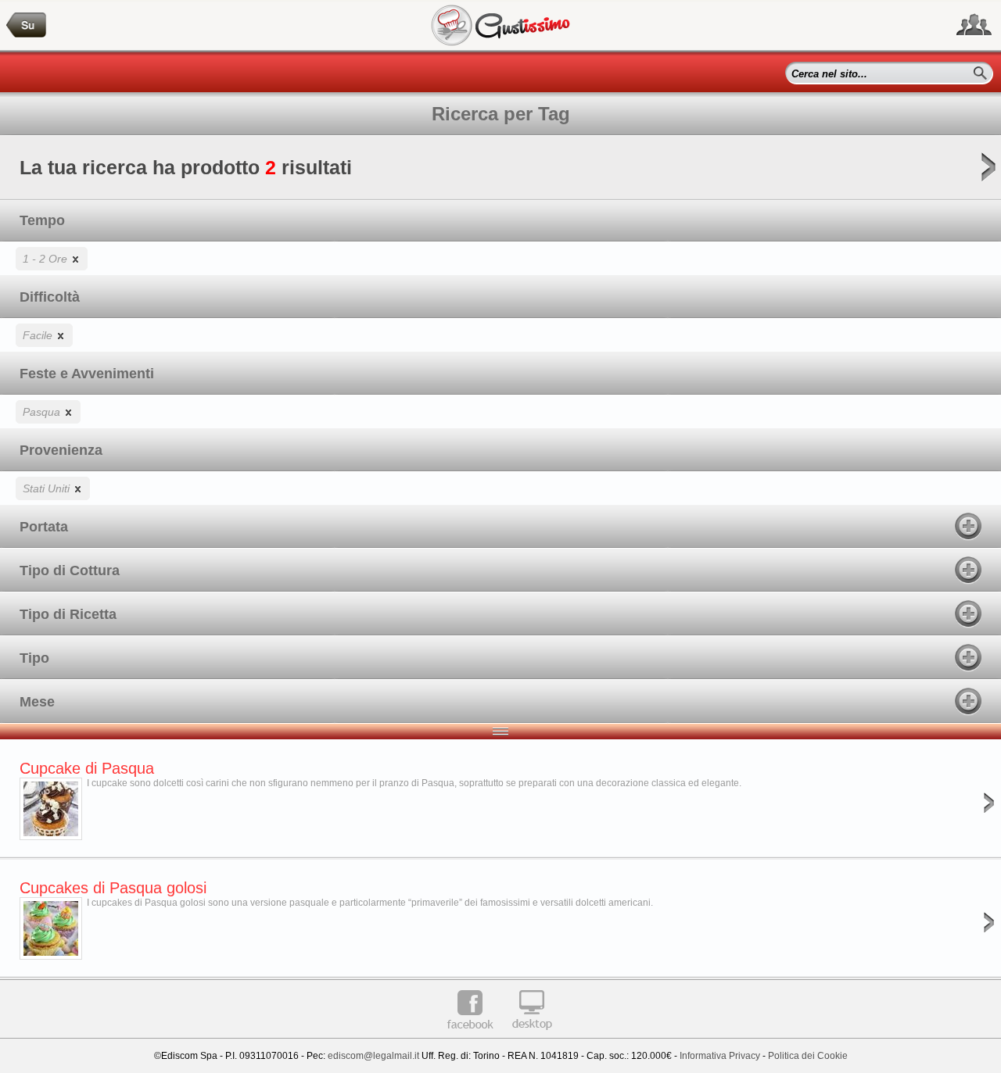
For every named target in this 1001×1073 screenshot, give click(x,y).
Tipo (34, 658)
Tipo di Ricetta (68, 614)
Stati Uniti (48, 488)
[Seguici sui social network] (974, 25)
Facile (39, 335)
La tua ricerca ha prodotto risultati (186, 167)
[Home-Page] (26, 25)
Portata (44, 527)
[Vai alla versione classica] (531, 1035)
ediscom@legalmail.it (373, 1055)
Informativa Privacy (720, 1055)
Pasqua (43, 412)
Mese (37, 702)
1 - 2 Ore (46, 258)
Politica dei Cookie (808, 1055)
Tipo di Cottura (70, 570)
